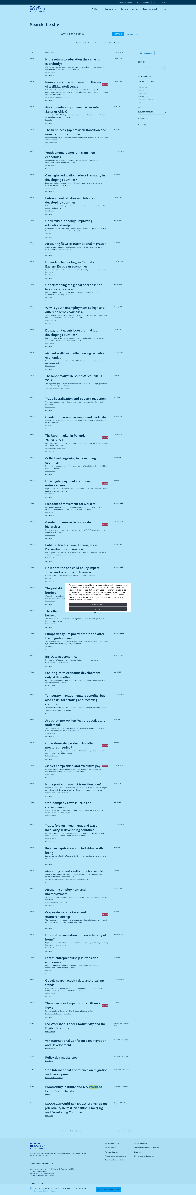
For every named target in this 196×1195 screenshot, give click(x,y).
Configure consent (98, 604)
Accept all (98, 609)
